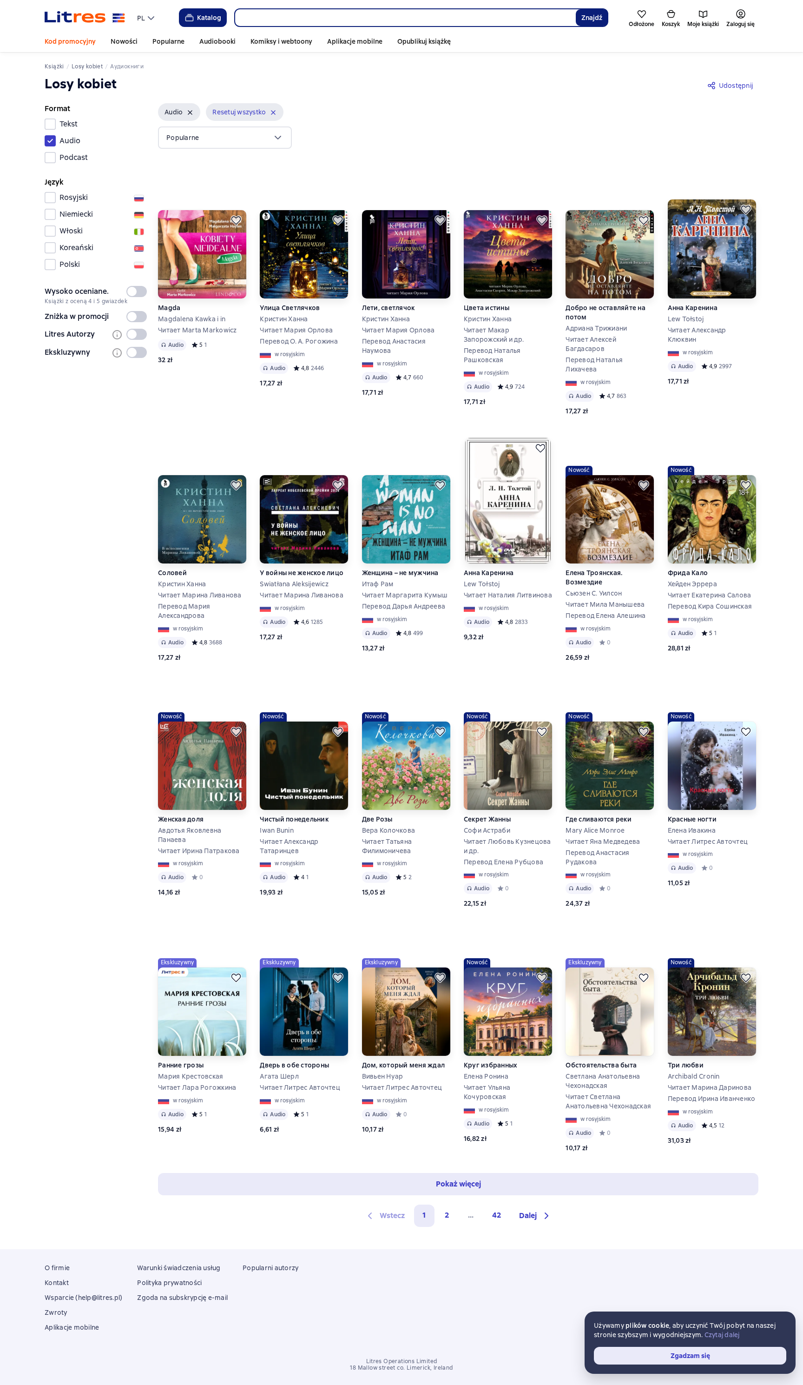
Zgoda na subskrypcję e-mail (182, 1297)
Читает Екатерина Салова (709, 595)
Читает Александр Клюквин (697, 335)
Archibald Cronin (694, 1076)
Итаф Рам (378, 584)
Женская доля (181, 819)
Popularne (168, 41)
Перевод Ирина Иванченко (712, 1098)
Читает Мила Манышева (605, 604)
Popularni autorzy (270, 1268)
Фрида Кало (688, 573)
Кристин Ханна (284, 319)
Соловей (172, 573)
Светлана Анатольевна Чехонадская (603, 1081)
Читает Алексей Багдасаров (591, 344)
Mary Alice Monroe (595, 830)
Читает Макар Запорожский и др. (494, 335)
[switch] (136, 291)
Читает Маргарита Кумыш (405, 595)
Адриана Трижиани (596, 328)
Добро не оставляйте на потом (605, 312)
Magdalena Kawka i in (191, 319)
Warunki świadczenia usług (178, 1268)
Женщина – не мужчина (400, 573)
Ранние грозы (181, 1065)
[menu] (147, 17)
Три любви (686, 1065)
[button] (179, 112)
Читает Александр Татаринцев (289, 846)
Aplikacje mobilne (354, 41)
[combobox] (405, 17)
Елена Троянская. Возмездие (594, 577)
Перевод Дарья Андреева (404, 606)
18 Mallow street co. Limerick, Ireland (401, 1368)
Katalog (209, 17)
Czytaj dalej (722, 1335)
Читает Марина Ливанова (200, 595)
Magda (169, 308)
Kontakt (57, 1283)
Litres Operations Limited (401, 1361)
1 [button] (424, 1215)
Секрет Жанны (487, 819)
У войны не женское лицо (301, 573)
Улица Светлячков (290, 308)
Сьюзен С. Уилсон (594, 593)
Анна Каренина (692, 308)
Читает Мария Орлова (296, 330)
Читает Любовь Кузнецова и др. (507, 846)
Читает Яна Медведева (603, 841)
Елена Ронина (486, 1076)
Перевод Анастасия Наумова (394, 346)
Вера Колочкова (388, 830)
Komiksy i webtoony (281, 41)
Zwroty (56, 1312)
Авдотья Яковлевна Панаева (189, 835)
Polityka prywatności (169, 1283)
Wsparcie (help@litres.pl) (83, 1297)
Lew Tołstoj (686, 319)
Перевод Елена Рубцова (503, 862)
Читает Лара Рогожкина (197, 1087)
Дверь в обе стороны (294, 1065)
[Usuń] (190, 112)
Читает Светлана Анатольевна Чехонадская (608, 1101)
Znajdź (591, 17)
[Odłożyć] (236, 220)
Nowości (124, 41)
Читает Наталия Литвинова (508, 595)
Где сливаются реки (599, 819)
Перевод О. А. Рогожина (299, 341)
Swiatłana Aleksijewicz (294, 584)
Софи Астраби (487, 830)
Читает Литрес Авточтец (708, 841)
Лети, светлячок (388, 308)
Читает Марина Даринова (710, 1087)
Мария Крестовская (190, 1076)
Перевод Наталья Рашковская (492, 355)
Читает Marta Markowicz (197, 330)
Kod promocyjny (70, 41)
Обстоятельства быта (601, 1065)
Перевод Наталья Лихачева (594, 364)
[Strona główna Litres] (85, 18)
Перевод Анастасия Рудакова (597, 857)
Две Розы (377, 819)
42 (496, 1215)
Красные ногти (692, 819)
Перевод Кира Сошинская (710, 606)
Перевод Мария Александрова (184, 611)
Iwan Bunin (277, 830)
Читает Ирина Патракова (199, 851)
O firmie (57, 1268)
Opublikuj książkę (424, 41)
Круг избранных (491, 1065)
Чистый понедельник (294, 819)
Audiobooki (217, 41)
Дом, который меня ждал (403, 1065)
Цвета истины (486, 308)
